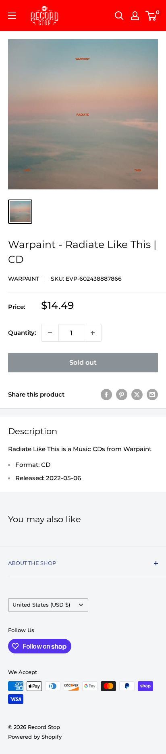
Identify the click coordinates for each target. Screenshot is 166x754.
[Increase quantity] (92, 332)
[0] (151, 16)
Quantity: (22, 332)
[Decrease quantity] (50, 332)
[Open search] (119, 15)
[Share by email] (152, 394)
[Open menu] (12, 16)
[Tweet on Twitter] (137, 394)
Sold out (83, 362)
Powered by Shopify (35, 736)
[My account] (135, 15)
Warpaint (23, 278)
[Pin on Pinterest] (121, 394)
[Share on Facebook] (106, 394)
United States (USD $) (41, 605)
